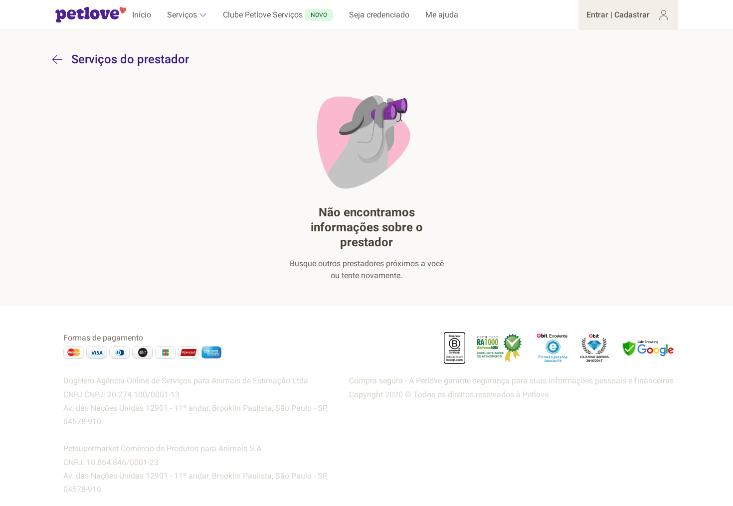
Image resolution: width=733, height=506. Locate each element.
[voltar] (57, 59)
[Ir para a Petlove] (90, 15)
